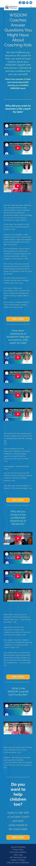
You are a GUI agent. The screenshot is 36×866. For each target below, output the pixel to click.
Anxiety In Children (18, 860)
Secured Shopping (18, 847)
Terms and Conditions (18, 852)
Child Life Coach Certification (18, 863)
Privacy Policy (18, 850)
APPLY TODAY (18, 319)
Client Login (18, 855)
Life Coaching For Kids (18, 857)
